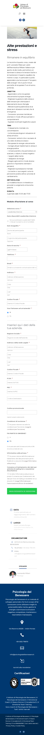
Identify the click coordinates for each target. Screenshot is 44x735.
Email (10, 263)
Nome (9, 233)
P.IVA (9, 378)
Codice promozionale (15, 408)
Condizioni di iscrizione (17, 421)
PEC (9, 387)
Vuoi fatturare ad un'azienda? (19, 308)
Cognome (10, 241)
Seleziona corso (14, 208)
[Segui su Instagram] (23, 20)
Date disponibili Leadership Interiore (21, 216)
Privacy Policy (10, 726)
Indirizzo (11, 272)
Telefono (11, 254)
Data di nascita (13, 245)
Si (10, 312)
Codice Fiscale (13, 299)
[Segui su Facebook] (20, 20)
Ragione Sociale (14, 333)
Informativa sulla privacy (17, 453)
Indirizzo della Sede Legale (18, 343)
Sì (10, 437)
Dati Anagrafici (13, 226)
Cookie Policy (20, 726)
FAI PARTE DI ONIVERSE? (16, 433)
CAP (8, 295)
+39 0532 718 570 (29, 548)
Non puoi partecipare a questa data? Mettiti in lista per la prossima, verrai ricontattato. (22, 221)
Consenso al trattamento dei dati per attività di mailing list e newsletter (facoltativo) (22, 469)
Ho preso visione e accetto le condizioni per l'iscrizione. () (19, 427)
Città (8, 287)
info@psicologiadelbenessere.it (25, 555)
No (10, 316)
